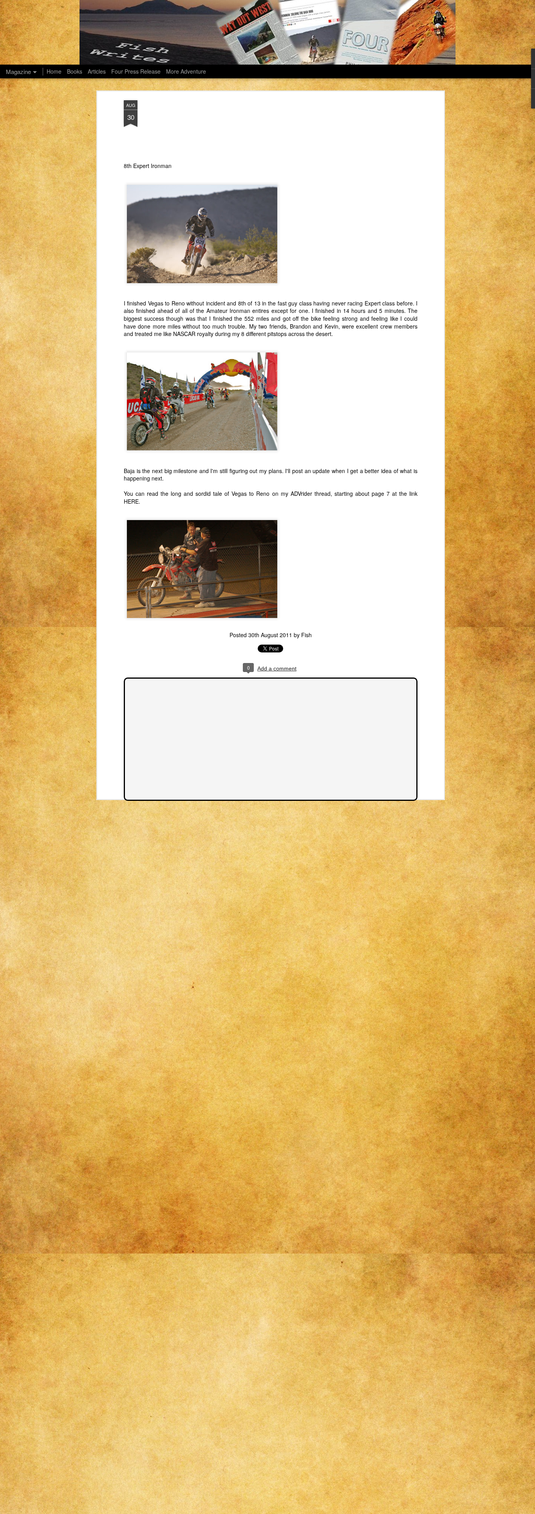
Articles (97, 71)
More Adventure (186, 71)
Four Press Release (136, 71)
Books (74, 71)
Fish (306, 635)
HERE (131, 501)
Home (54, 71)
